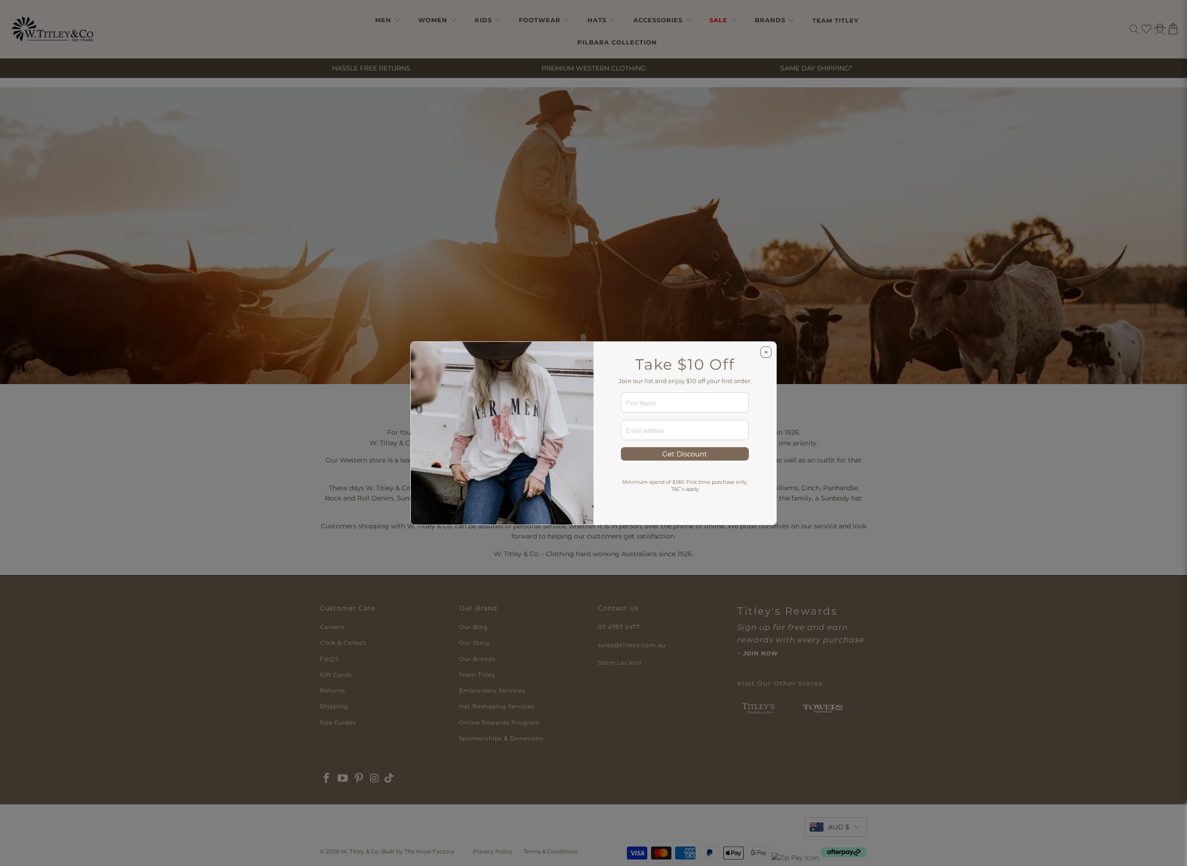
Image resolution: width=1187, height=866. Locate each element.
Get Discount (684, 453)
